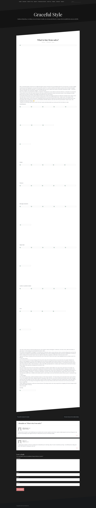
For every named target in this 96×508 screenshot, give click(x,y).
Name (17, 472)
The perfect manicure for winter (23, 416)
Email (17, 477)
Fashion (53, 42)
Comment (18, 458)
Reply (77, 435)
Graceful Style (48, 14)
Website (18, 482)
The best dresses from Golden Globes (71, 416)
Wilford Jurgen (25, 428)
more (23, 440)
